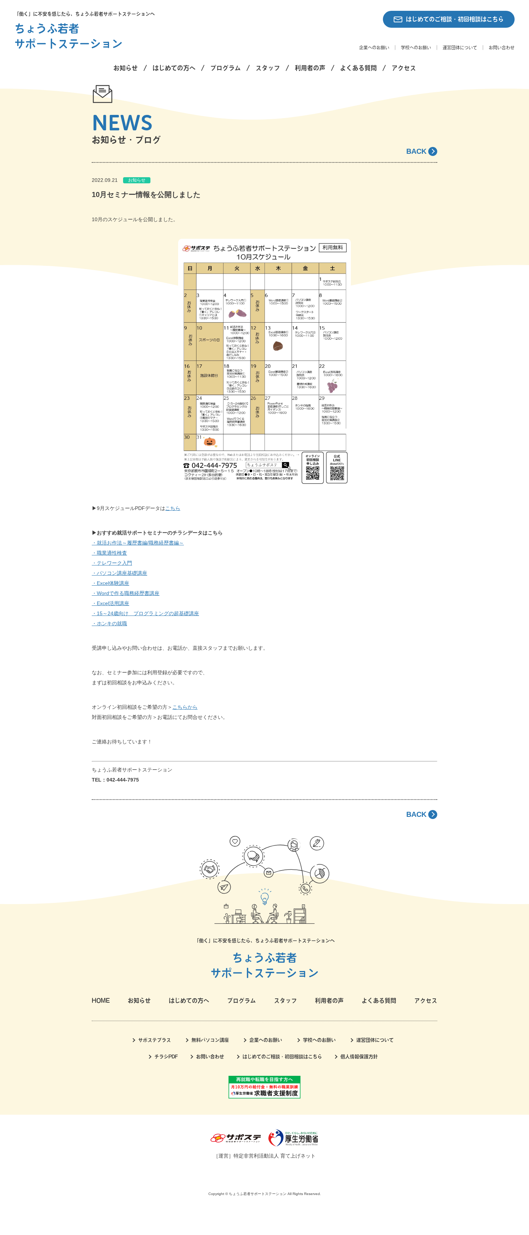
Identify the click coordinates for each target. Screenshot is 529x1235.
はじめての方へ (174, 68)
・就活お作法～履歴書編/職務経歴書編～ (138, 543)
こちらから (185, 707)
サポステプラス (154, 1040)
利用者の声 (310, 68)
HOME (101, 1000)
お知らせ (125, 68)
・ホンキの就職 (109, 623)
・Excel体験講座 (110, 583)
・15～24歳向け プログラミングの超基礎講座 (145, 613)
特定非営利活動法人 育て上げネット (275, 1156)
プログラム (225, 68)
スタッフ (268, 68)
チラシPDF (166, 1056)
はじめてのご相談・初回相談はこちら (455, 19)
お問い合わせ (502, 47)
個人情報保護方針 (359, 1056)
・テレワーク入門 (112, 563)
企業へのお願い (374, 47)
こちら (172, 508)
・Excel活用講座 (110, 603)
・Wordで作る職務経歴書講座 (125, 593)
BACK (416, 151)
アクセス (404, 68)
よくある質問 (358, 68)
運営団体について (460, 47)
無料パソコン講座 (210, 1040)
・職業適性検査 (109, 553)
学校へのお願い (416, 47)
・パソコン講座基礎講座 (119, 573)
